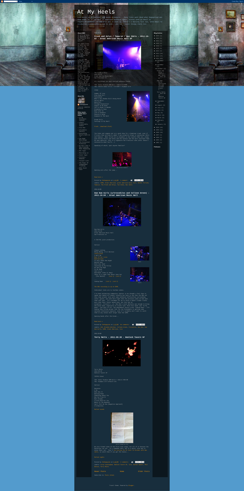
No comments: (125, 324)
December (160, 60)
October (160, 68)
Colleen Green (122, 327)
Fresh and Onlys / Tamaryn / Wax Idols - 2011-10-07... (161, 74)
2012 (158, 56)
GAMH (102, 183)
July (159, 107)
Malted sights (99, 457)
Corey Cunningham (106, 464)
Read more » (98, 177)
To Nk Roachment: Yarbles (83, 119)
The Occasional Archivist (84, 142)
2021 (158, 41)
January (160, 124)
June (159, 110)
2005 (158, 140)
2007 (158, 135)
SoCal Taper (83, 155)
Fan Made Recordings (83, 139)
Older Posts (144, 471)
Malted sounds (99, 409)
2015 (158, 48)
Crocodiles (132, 327)
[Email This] (135, 180)
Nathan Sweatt (138, 464)
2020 (158, 43)
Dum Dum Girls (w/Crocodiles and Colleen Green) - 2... (161, 85)
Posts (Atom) (109, 475)
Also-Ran (82, 127)
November (160, 64)
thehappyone (84, 104)
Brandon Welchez (110, 327)
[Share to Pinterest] (142, 180)
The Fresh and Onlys (108, 185)
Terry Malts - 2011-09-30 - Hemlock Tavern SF (119, 337)
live (121, 329)
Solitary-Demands (82, 157)
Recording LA (83, 153)
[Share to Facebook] (141, 180)
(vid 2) (118, 276)
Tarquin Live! (84, 161)
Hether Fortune (143, 183)
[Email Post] (131, 180)
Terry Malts (104, 466)
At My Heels (96, 12)
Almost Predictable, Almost (83, 124)
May (159, 112)
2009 (158, 130)
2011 (158, 58)
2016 (158, 46)
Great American (110, 183)
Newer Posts (100, 471)
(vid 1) (111, 276)
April (159, 115)
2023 (158, 36)
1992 (158, 142)
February (160, 120)
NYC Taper (82, 151)
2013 (158, 53)
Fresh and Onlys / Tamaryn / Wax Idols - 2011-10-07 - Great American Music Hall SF (121, 37)
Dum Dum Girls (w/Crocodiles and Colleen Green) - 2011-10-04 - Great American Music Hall (121, 194)
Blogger (131, 485)
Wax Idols (129, 185)
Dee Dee (140, 327)
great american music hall (126, 183)
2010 (158, 127)
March (159, 117)
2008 (158, 132)
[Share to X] (139, 180)
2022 (158, 38)
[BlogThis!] (137, 180)
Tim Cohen (120, 185)
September (160, 101)
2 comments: (125, 462)
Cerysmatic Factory (83, 130)
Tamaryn (97, 185)
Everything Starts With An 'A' (84, 135)
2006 (158, 137)
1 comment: (124, 180)
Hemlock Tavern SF (120, 464)
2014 (158, 51)
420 (101, 327)
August (160, 105)
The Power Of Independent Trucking (83, 164)
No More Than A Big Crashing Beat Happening (84, 147)
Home (122, 471)
